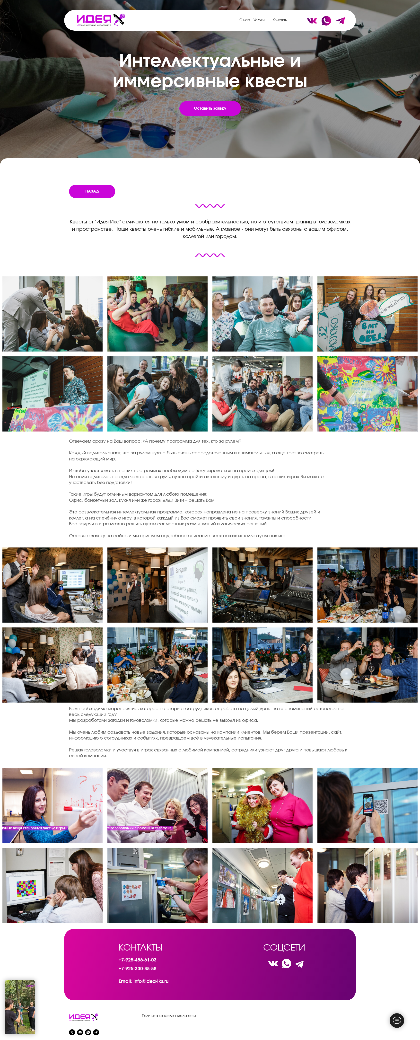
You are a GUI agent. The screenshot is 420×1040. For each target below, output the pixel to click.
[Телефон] (72, 1032)
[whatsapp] (88, 1032)
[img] (100, 20)
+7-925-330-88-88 (138, 969)
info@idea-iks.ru (150, 981)
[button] (210, 108)
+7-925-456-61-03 (138, 960)
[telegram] (96, 1032)
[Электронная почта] (80, 1032)
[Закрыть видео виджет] (34, 980)
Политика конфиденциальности (169, 1016)
